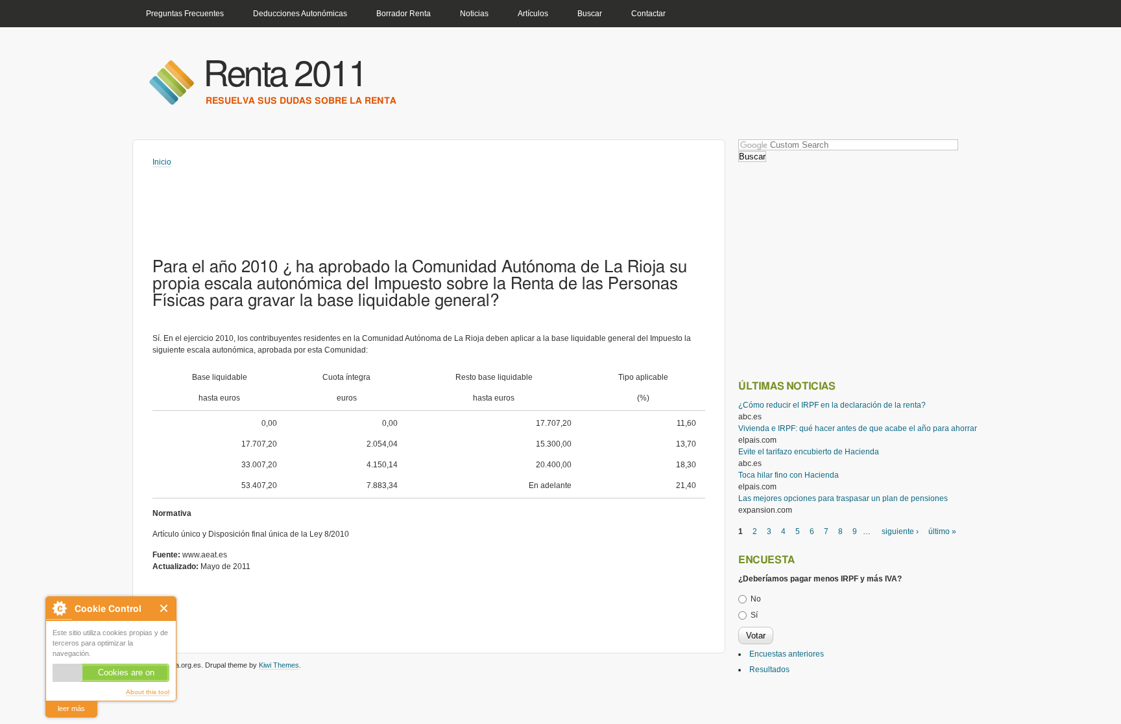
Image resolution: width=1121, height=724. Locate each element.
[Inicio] (171, 81)
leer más (71, 708)
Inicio (161, 162)
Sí (754, 615)
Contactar (648, 13)
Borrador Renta (403, 13)
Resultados (769, 669)
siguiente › (900, 531)
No (756, 598)
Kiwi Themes (279, 665)
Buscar (589, 13)
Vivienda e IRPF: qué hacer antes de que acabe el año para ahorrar (857, 428)
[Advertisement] (388, 203)
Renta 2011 (285, 75)
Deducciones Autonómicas (300, 13)
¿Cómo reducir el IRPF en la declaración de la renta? (832, 405)
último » (942, 531)
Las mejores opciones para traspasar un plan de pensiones (843, 498)
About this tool (147, 691)
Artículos (533, 13)
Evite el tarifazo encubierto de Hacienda (808, 451)
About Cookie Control (59, 608)
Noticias (474, 13)
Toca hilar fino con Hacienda (788, 475)
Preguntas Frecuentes (185, 13)
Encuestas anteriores (786, 654)
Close (164, 608)
